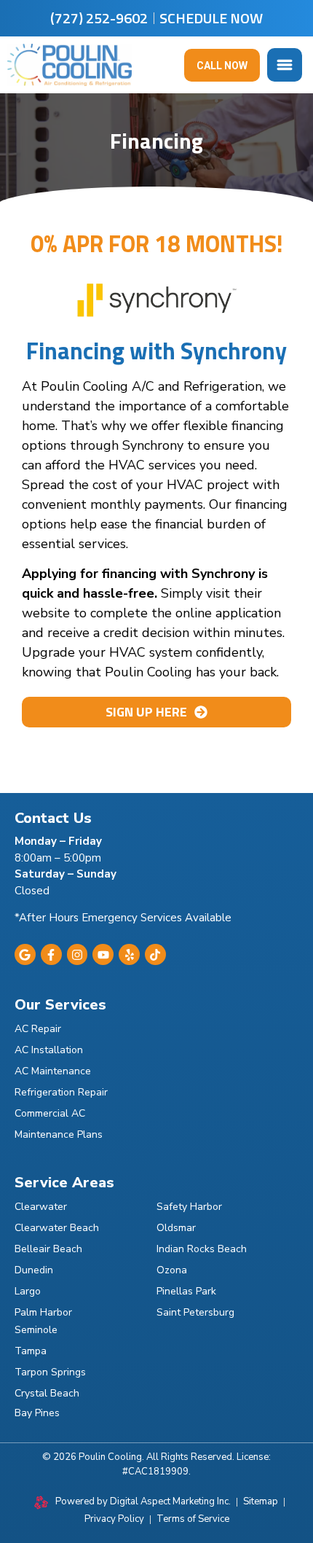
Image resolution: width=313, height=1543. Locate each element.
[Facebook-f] (51, 954)
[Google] (25, 954)
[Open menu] (284, 65)
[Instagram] (77, 954)
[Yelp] (129, 954)
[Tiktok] (155, 954)
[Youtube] (103, 954)
